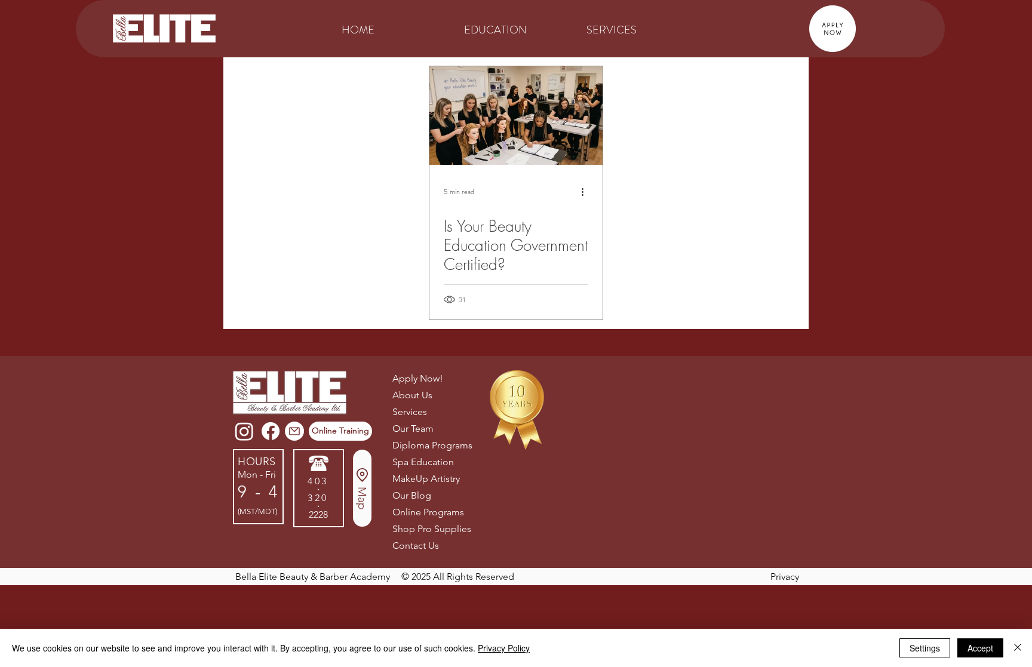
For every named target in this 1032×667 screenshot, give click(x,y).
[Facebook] (270, 431)
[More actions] (586, 192)
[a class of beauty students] (516, 115)
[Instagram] (244, 431)
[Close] (1017, 647)
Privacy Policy (504, 648)
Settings (925, 648)
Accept (980, 648)
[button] (516, 28)
